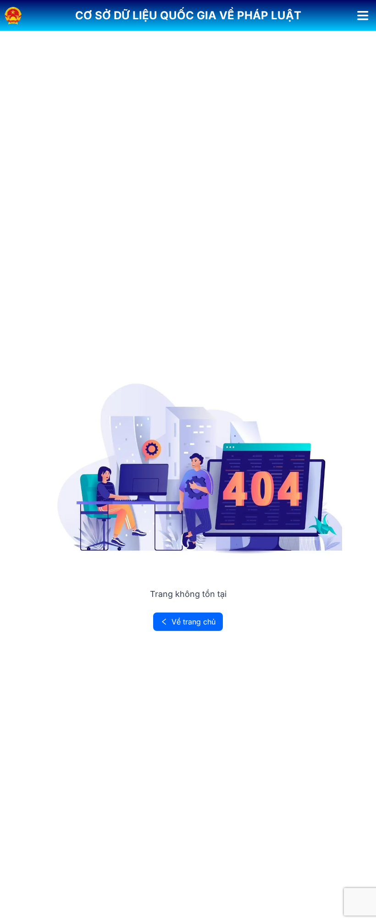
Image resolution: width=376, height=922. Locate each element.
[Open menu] (363, 15)
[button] (188, 15)
